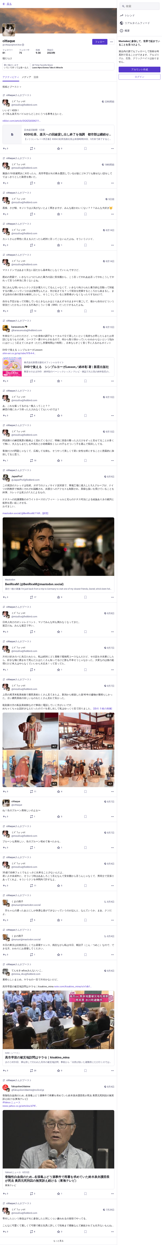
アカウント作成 (139, 69)
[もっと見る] (112, 148)
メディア (26, 77)
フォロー (100, 41)
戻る (9, 3)
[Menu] (111, 42)
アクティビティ (11, 77)
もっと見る (58, 1241)
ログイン (139, 76)
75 (20, 52)
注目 (36, 77)
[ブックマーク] (85, 148)
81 (4, 52)
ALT (54, 746)
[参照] (45, 513)
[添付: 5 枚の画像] (102, 708)
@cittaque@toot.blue (12, 45)
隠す (109, 715)
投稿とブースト (11, 86)
